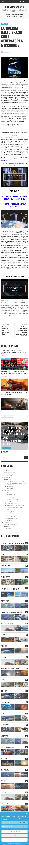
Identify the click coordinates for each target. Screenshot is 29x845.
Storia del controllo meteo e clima (15, 481)
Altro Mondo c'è (7, 526)
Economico (9, 498)
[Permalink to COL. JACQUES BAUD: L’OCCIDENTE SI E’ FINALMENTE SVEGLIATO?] (17, 639)
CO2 (8, 509)
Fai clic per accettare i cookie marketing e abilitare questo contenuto (14, 177)
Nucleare (9, 511)
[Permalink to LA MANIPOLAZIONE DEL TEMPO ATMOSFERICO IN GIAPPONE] (17, 548)
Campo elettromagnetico (10, 524)
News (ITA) (6, 474)
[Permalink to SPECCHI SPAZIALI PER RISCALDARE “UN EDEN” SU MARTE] (17, 774)
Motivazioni (6, 490)
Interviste (6, 477)
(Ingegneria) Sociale (11, 499)
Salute (8, 520)
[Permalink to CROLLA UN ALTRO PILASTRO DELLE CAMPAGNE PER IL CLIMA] (24, 718)
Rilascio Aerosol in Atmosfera (14, 505)
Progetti (9, 486)
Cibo (8, 492)
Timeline (6, 479)
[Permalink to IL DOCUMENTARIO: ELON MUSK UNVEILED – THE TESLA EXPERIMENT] (14, 404)
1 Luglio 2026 (4, 376)
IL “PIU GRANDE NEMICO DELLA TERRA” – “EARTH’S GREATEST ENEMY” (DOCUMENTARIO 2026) (13, 352)
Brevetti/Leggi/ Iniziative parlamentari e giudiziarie (10, 589)
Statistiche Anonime (14, 831)
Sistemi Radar (10, 503)
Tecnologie (6, 502)
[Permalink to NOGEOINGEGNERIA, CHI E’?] (7, 639)
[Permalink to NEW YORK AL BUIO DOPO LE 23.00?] (17, 707)
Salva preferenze (14, 840)
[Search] (3, 1)
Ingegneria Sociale (8, 472)
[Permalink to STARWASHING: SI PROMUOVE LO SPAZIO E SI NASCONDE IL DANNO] (24, 786)
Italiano (5, 416)
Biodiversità (9, 516)
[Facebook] (20, 1)
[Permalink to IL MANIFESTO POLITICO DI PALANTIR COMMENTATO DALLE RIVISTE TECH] (24, 752)
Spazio (8, 513)
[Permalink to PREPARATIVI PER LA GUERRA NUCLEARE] (7, 763)
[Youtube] (23, 1)
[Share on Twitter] (24, 52)
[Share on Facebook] (22, 52)
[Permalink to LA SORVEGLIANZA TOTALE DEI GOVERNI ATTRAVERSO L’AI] (17, 752)
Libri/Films (4, 23)
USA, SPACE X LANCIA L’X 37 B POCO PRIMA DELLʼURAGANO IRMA (14, 197)
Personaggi (9, 488)
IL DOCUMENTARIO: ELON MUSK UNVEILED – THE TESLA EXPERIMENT (14, 393)
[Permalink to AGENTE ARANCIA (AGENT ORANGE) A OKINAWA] (7, 684)
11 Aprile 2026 (4, 396)
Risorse (8, 496)
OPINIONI (6, 470)
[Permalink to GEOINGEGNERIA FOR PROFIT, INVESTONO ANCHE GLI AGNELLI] (24, 707)
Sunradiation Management (13, 507)
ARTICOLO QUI (10, 269)
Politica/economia (11, 518)
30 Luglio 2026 (4, 355)
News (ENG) (7, 475)
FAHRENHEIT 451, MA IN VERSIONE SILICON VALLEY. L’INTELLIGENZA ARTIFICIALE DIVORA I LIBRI (13, 373)
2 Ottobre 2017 (6, 52)
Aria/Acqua (9, 494)
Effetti (5, 515)
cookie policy (18, 843)
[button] (27, 813)
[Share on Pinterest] (27, 52)
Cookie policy (10, 843)
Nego (14, 836)
